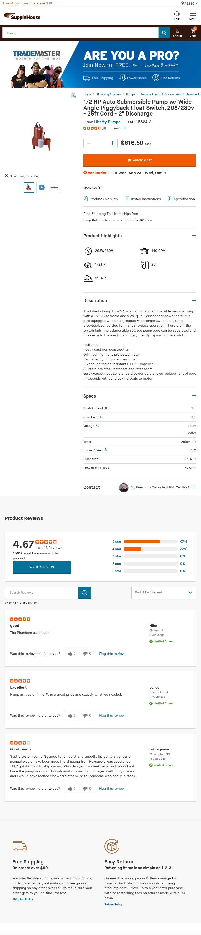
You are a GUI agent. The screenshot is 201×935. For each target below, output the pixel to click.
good (14, 625)
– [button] (194, 236)
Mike (153, 626)
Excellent (18, 687)
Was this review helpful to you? (35, 654)
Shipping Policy (23, 899)
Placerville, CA (159, 692)
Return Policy (113, 904)
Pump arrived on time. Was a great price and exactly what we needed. (66, 694)
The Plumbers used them (30, 633)
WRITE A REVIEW (41, 567)
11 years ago (157, 697)
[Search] (164, 32)
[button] (95, 128)
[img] (92, 128)
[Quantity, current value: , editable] (100, 143)
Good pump (20, 749)
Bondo (154, 687)
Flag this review (112, 654)
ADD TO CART (142, 160)
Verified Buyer (163, 641)
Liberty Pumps (107, 122)
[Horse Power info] (105, 450)
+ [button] (194, 487)
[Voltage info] (97, 426)
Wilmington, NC (159, 754)
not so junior (159, 749)
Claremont (156, 630)
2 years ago (156, 635)
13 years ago (157, 759)
